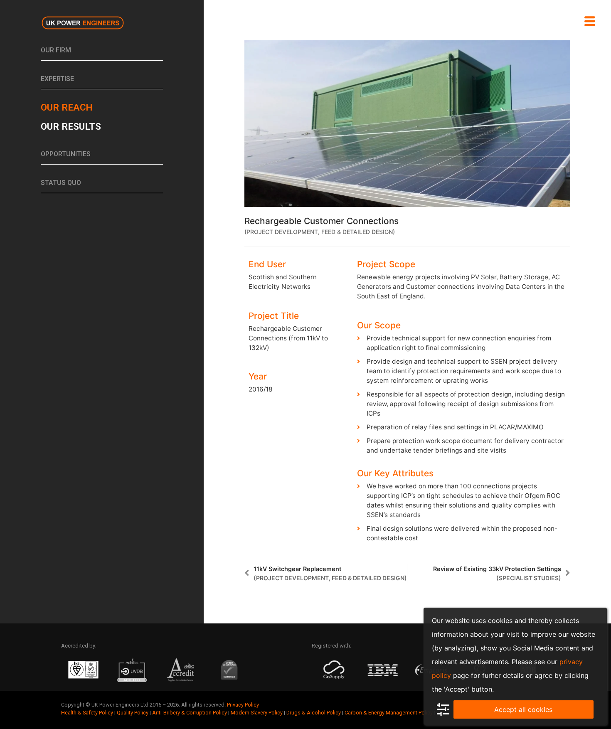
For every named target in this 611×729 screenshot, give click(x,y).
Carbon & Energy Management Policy (389, 712)
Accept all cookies (523, 709)
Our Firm (56, 50)
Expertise (57, 79)
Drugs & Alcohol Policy (313, 712)
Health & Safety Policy (87, 712)
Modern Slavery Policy (257, 712)
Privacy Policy (243, 705)
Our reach (66, 107)
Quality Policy (132, 712)
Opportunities (66, 154)
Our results (71, 126)
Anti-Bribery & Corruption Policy (189, 712)
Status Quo (61, 183)
